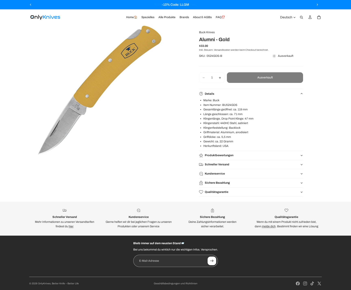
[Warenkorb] (318, 17)
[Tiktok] (312, 283)
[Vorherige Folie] (30, 4)
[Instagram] (305, 283)
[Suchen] (301, 17)
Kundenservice (215, 173)
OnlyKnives (44, 283)
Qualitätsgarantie (216, 191)
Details (209, 93)
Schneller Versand (217, 164)
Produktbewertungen (219, 155)
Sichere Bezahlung (217, 182)
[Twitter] (319, 283)
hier (71, 226)
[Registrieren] (212, 261)
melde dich (269, 226)
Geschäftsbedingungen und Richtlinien (175, 283)
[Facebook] (297, 283)
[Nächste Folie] (317, 4)
